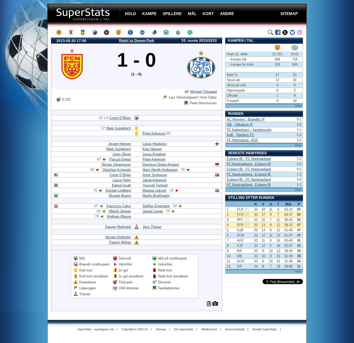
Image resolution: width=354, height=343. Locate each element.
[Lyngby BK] (133, 32)
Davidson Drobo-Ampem (161, 164)
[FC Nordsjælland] (121, 32)
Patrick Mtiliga (120, 242)
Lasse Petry (122, 180)
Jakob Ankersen (155, 180)
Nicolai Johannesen (116, 164)
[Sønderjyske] (180, 32)
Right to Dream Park (136, 40)
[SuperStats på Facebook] (277, 32)
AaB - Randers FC (240, 135)
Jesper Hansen (119, 144)
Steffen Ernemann (156, 206)
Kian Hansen (152, 149)
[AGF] (73, 32)
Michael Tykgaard (203, 92)
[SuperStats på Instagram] (299, 32)
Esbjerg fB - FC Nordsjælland (249, 159)
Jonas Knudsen (154, 154)
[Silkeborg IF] (168, 32)
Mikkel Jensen (120, 211)
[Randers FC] (156, 32)
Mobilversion (209, 329)
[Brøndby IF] (85, 32)
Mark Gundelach (118, 128)
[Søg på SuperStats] (270, 32)
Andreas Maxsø (119, 216)
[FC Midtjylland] (109, 32)
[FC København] (97, 32)
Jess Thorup (152, 227)
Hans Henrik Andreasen (160, 170)
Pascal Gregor (120, 159)
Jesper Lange (153, 211)
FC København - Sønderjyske (249, 130)
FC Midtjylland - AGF (242, 140)
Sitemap (161, 329)
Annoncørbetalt (234, 329)
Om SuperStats (183, 329)
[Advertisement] (24, 102)
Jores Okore (121, 154)
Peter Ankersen (154, 133)
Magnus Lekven (154, 190)
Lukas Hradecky (155, 144)
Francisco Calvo (119, 206)
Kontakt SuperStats (264, 329)
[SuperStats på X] (285, 32)
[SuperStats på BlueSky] (292, 32)
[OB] (145, 32)
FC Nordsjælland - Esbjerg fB (249, 164)
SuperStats (84, 14)
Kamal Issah (121, 185)
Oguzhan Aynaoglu (117, 170)
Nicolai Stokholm (118, 237)
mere (298, 105)
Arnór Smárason (155, 175)
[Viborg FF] (192, 32)
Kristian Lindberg (118, 190)
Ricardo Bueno (120, 196)
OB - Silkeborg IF (240, 125)
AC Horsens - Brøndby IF (246, 119)
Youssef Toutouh (155, 185)
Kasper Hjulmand (118, 227)
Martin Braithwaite (156, 196)
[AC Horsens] (61, 32)
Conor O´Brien (120, 118)
